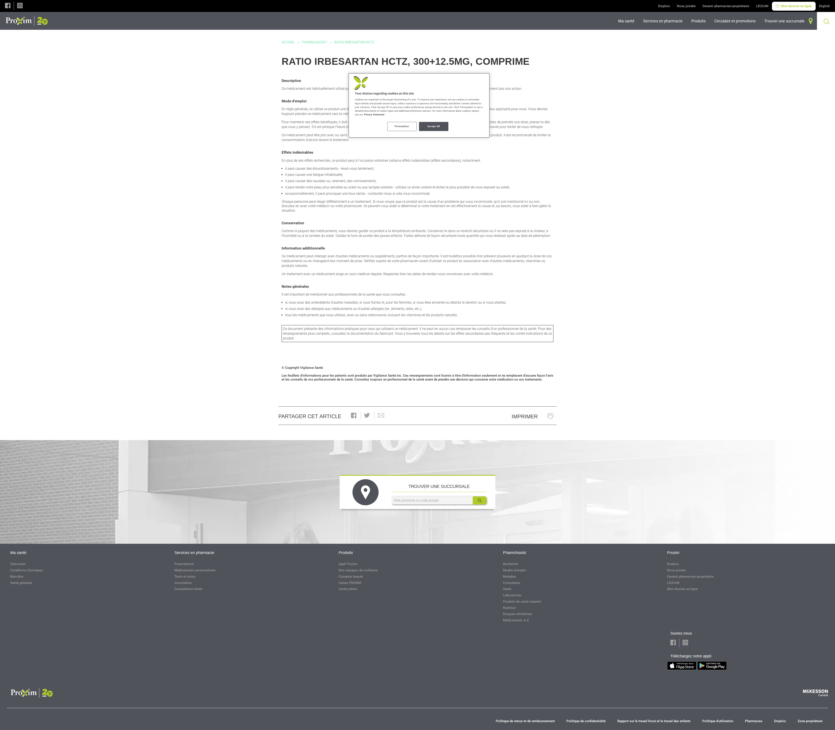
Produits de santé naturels (522, 602)
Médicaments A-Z (516, 620)
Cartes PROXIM (350, 583)
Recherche (510, 564)
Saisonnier (18, 564)
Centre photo (348, 589)
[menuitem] (627, 21)
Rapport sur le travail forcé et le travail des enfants (654, 721)
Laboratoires (512, 595)
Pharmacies (753, 721)
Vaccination (183, 583)
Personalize (402, 126)
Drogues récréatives (517, 614)
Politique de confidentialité (586, 721)
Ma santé (18, 552)
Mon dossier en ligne (796, 6)
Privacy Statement (374, 114)
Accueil (288, 42)
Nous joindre (686, 6)
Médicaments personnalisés (194, 570)
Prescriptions (184, 564)
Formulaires (511, 583)
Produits (346, 552)
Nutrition (509, 608)
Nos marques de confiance (358, 570)
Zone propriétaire (810, 721)
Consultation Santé (188, 589)
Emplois (664, 6)
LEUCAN (762, 6)
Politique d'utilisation (717, 721)
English (824, 6)
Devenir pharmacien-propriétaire (726, 6)
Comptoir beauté (351, 577)
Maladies (509, 577)
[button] (8, 6)
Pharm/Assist (314, 42)
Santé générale (21, 583)
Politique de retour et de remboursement (525, 721)
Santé (507, 589)
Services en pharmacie (194, 552)
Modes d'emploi (514, 570)
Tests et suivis (184, 577)
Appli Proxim (348, 564)
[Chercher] (480, 500)
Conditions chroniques (26, 570)
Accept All (434, 126)
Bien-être (16, 577)
